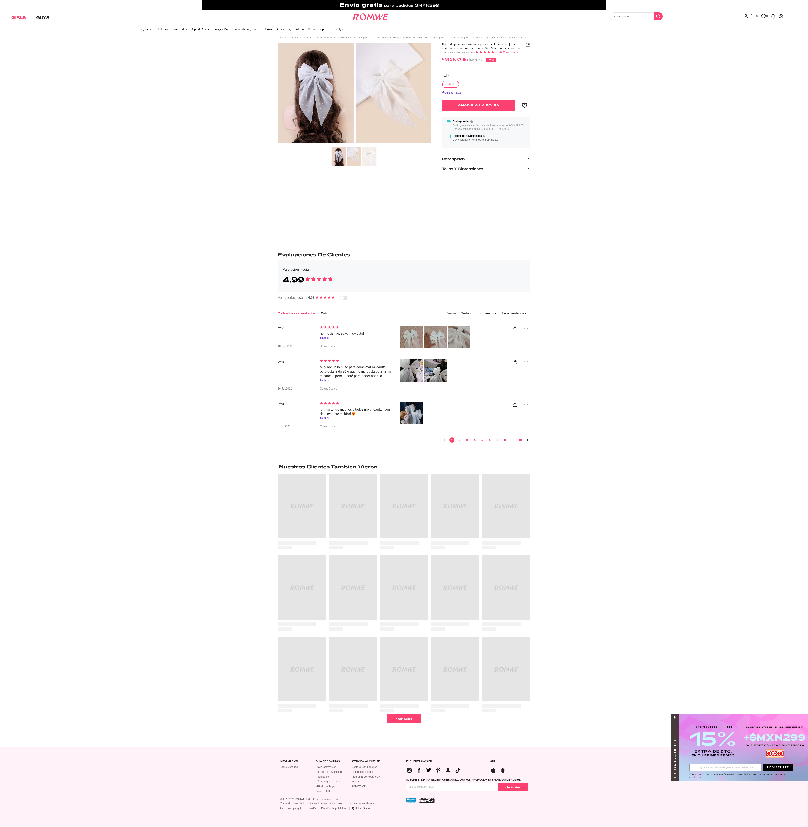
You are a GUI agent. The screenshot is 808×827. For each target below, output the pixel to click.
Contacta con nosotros (364, 767)
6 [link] (490, 440)
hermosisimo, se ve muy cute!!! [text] (342, 333)
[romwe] (370, 16)
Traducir (324, 338)
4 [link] (475, 440)
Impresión (311, 808)
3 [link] (467, 440)
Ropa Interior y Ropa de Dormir (252, 29)
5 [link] (482, 440)
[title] (404, 466)
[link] (404, 5)
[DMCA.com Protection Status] (427, 800)
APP (493, 761)
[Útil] (515, 328)
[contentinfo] (435, 770)
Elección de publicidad (334, 808)
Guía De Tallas (324, 791)
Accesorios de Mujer (336, 37)
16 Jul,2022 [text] (285, 388)
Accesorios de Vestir (310, 37)
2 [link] (459, 440)
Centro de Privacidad (292, 803)
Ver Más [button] (404, 719)
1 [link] (452, 440)
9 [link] (512, 440)
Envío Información (326, 767)
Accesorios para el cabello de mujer (370, 37)
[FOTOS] (354, 94)
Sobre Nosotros (289, 767)
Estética (163, 29)
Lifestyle (339, 29)
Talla (445, 75)
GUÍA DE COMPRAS (328, 761)
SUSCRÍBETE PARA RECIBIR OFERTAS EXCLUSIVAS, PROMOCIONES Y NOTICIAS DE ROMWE (463, 779)
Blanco (328, 346)
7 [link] (497, 440)
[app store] (493, 769)
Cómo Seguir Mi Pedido (329, 781)
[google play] (503, 769)
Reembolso (322, 776)
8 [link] (505, 440)
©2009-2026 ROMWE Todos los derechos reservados (310, 799)
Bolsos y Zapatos (318, 29)
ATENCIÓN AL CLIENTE (365, 761)
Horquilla (398, 37)
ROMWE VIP (358, 786)
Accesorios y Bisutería (290, 29)
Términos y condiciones (362, 803)
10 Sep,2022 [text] (285, 346)
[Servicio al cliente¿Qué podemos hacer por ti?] (773, 16)
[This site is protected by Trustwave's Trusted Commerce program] (411, 800)
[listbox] (745, 16)
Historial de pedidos (362, 771)
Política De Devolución (329, 771)
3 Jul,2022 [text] (284, 426)
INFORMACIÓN (289, 761)
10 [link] (520, 440)
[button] (524, 105)
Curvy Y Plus (221, 29)
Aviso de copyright (290, 808)
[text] (356, 328)
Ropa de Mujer (200, 29)
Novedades (179, 29)
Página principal (287, 37)
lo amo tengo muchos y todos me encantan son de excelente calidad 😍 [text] (355, 412)
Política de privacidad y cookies (326, 803)
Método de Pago (325, 786)
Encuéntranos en (419, 761)
